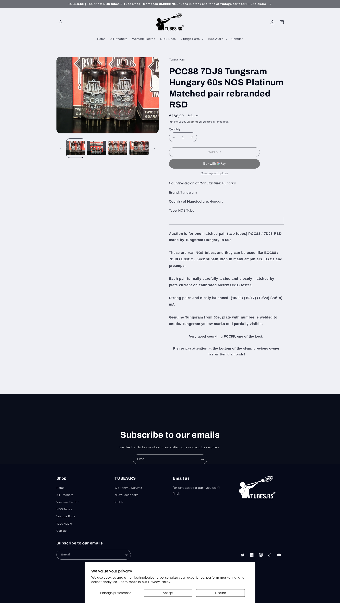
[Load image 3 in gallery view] (118, 148)
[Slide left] (60, 148)
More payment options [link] (214, 173)
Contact (62, 530)
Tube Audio (64, 523)
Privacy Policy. (159, 582)
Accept (168, 593)
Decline (220, 593)
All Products (64, 495)
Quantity (174, 129)
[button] (61, 22)
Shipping (192, 122)
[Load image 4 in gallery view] (139, 148)
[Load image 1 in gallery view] (75, 148)
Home (60, 487)
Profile (119, 502)
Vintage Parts (66, 516)
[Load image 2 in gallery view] (96, 148)
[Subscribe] (202, 459)
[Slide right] (154, 148)
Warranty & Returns (128, 487)
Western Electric (67, 502)
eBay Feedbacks (126, 495)
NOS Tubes (64, 509)
